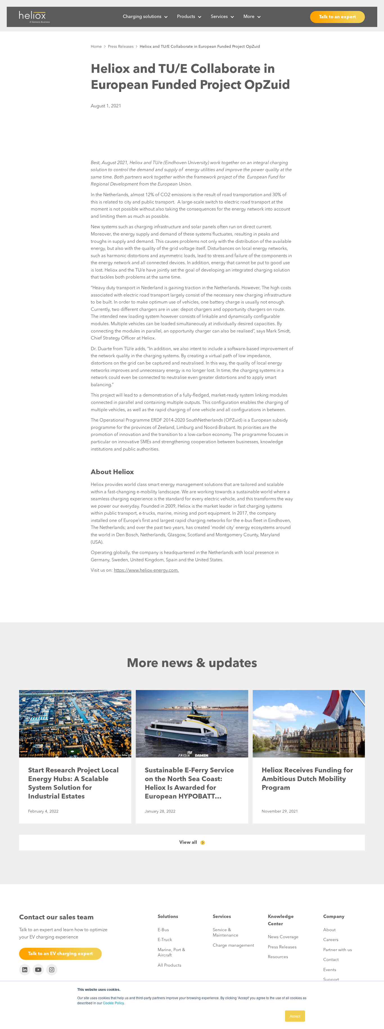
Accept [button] (295, 1016)
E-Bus (163, 930)
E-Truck (165, 940)
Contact (331, 960)
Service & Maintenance (225, 933)
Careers (330, 940)
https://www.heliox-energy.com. (146, 570)
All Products (169, 966)
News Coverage (283, 937)
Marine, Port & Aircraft (171, 953)
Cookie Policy (113, 1002)
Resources (278, 957)
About (329, 930)
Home (96, 47)
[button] (145, 17)
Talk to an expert (337, 17)
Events (329, 970)
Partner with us (337, 950)
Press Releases (121, 47)
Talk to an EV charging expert (60, 954)
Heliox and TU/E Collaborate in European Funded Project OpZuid (200, 47)
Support (331, 980)
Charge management (233, 946)
